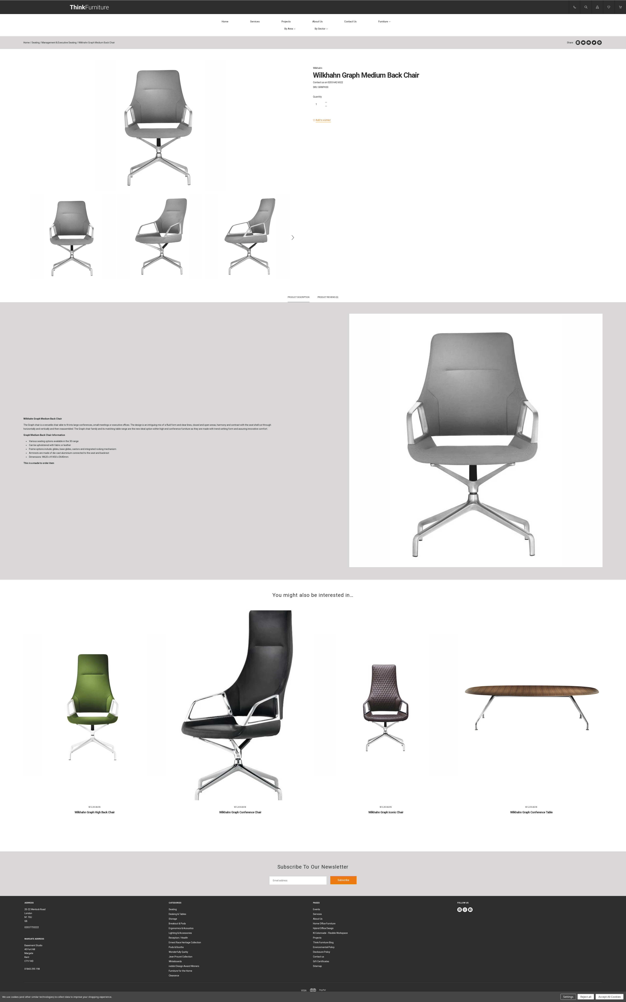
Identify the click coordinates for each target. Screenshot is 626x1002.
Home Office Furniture (324, 923)
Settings (568, 997)
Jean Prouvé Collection (180, 956)
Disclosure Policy (321, 952)
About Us (317, 21)
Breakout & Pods (177, 923)
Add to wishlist (323, 120)
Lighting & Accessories (180, 933)
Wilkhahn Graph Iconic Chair (385, 812)
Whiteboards (175, 961)
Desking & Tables (177, 914)
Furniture (383, 21)
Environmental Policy (324, 947)
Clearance (174, 975)
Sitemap (317, 966)
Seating (36, 42)
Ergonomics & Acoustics (181, 928)
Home (225, 21)
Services (255, 21)
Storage (173, 919)
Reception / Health (178, 937)
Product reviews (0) (328, 297)
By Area (288, 28)
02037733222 (31, 927)
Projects (286, 21)
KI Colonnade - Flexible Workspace (330, 933)
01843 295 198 (32, 969)
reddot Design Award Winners (184, 966)
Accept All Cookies (609, 997)
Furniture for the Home (180, 971)
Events (316, 909)
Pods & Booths (176, 947)
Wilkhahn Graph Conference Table (531, 812)
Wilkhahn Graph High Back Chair (95, 812)
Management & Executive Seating (59, 42)
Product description (298, 297)
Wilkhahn (317, 68)
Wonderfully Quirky (178, 952)
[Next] (293, 238)
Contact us (318, 956)
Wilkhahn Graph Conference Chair (240, 812)
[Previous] (27, 238)
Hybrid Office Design (323, 928)
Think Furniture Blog (323, 942)
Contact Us (350, 21)
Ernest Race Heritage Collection (185, 942)
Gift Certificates (321, 961)
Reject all (585, 997)
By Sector (320, 28)
